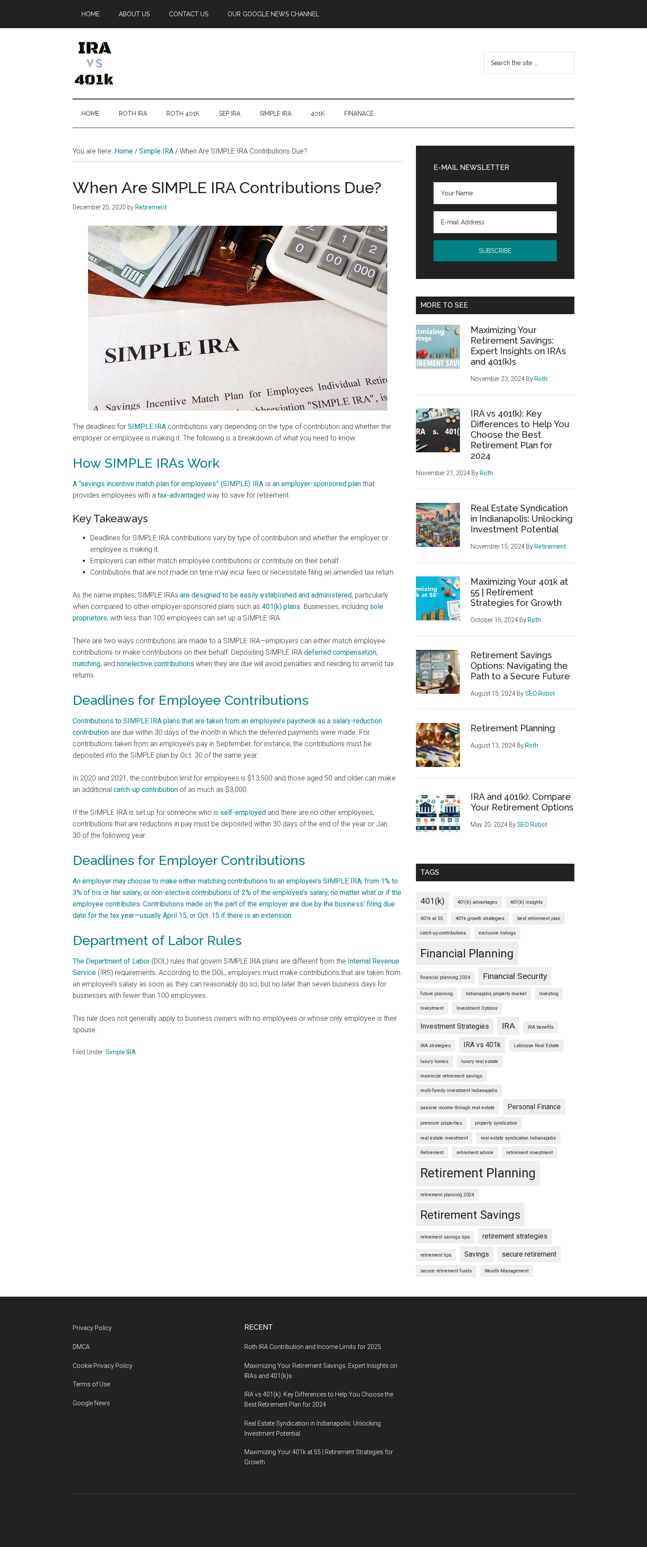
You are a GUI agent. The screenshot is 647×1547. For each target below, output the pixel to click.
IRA (508, 1026)
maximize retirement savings (451, 1076)
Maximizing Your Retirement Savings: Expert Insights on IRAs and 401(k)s (518, 346)
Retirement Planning (513, 728)
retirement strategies (515, 1236)
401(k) (432, 901)
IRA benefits (541, 1027)
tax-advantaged (181, 495)
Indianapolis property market (496, 994)
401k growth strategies (480, 918)
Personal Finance (534, 1107)
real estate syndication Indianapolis (518, 1138)
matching (86, 664)
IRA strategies (435, 1045)
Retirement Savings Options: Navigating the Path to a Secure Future (520, 666)
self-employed (243, 812)
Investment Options (476, 1008)
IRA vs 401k (482, 1045)
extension (276, 915)
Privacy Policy (92, 1327)
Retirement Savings (470, 1214)
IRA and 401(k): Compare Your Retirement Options (522, 802)
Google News (91, 1403)
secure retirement (529, 1254)
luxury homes (434, 1061)
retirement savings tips (445, 1237)
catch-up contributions (443, 933)
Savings (476, 1254)
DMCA (81, 1346)
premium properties (441, 1123)
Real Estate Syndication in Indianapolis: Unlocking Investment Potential (522, 519)
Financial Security (515, 976)
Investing (549, 994)
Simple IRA (121, 1052)
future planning (436, 994)
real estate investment (444, 1138)
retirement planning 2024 (447, 1195)
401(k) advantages (477, 902)
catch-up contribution (146, 789)
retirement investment (529, 1152)
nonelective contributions (155, 664)
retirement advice (474, 1152)
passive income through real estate (457, 1108)
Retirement (432, 1152)
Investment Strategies (454, 1026)
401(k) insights (526, 902)
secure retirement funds (446, 1271)
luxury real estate (479, 1061)
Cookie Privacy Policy (102, 1365)
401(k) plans (281, 606)
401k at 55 (431, 918)
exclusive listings (497, 933)
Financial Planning (467, 953)
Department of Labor (118, 961)
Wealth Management (507, 1271)
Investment (432, 1008)
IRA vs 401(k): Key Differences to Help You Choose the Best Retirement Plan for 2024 (520, 434)
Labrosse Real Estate (536, 1045)
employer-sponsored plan (321, 484)
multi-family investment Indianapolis (458, 1090)
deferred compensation (340, 652)
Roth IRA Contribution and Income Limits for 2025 (312, 1346)
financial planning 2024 (445, 977)
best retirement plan (538, 918)
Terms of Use (91, 1384)
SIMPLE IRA (147, 426)
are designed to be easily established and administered (266, 595)
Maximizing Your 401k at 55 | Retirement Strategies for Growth (519, 592)
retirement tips (436, 1255)
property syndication (496, 1123)
